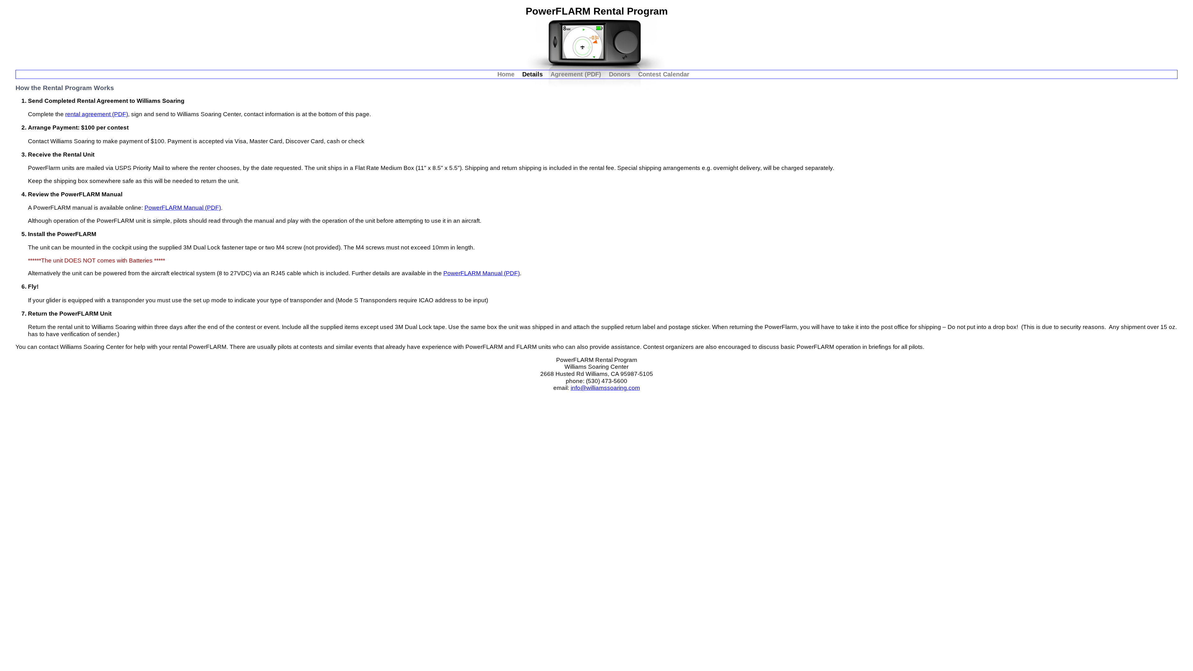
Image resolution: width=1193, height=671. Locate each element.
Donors (619, 74)
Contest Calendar (663, 74)
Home (505, 74)
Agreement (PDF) (576, 74)
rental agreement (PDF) (96, 114)
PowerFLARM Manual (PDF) (182, 207)
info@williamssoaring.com (605, 388)
